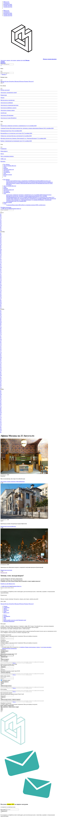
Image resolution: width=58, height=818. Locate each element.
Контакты (3, 161)
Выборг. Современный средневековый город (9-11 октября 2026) (16, 141)
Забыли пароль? (4, 681)
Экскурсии (6, 610)
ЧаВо (4, 617)
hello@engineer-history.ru (15, 208)
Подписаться (4, 811)
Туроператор (6, 3)
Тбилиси (22, 81)
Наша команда (4, 151)
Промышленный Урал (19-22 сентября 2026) (11, 130)
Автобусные (4, 112)
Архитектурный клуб (8, 169)
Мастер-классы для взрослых (8, 100)
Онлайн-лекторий (7, 5)
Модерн (14, 526)
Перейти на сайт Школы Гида (8, 583)
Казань (17, 81)
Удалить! (3, 652)
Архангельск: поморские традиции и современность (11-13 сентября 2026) (19, 125)
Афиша (5, 608)
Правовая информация (8, 621)
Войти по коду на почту (6, 685)
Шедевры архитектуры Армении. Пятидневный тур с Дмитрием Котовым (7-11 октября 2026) (23, 138)
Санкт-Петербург (10, 81)
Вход (2, 683)
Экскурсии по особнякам (7, 102)
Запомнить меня (6, 680)
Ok (1, 708)
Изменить (3, 666)
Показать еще (4, 572)
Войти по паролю (4, 659)
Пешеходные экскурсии (6, 526)
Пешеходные (4, 95)
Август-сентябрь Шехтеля (9, 165)
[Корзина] (3, 82)
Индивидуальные (7, 174)
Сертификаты (6, 172)
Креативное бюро (7, 4)
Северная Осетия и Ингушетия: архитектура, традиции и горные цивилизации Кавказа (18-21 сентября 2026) (27, 128)
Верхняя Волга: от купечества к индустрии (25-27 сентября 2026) (16, 133)
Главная (5, 606)
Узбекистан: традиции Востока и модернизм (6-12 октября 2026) (16, 135)
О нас (4, 175)
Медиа (2, 153)
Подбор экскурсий (5, 90)
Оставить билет (4, 651)
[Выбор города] (6, 74)
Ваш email (3, 809)
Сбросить (3, 696)
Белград (31, 81)
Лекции (2, 97)
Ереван (27, 81)
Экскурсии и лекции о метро (8, 110)
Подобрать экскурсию (6, 207)
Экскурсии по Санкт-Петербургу (9, 118)
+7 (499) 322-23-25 (28, 663)
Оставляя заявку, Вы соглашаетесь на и (26, 648)
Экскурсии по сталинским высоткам (9, 105)
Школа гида (6, 1)
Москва (3, 81)
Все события (6, 164)
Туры (4, 173)
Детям (4, 167)
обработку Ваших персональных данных (30, 647)
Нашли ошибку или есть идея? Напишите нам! (14, 620)
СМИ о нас (3, 158)
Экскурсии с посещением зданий (9, 92)
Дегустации (6, 170)
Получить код (4, 656)
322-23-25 (5, 208)
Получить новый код (5, 672)
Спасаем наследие (7, 6)
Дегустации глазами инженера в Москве (10, 481)
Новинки (5, 168)
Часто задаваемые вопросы (7, 156)
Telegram (14, 663)
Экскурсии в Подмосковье (7, 115)
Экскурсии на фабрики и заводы (8, 107)
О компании (4, 148)
